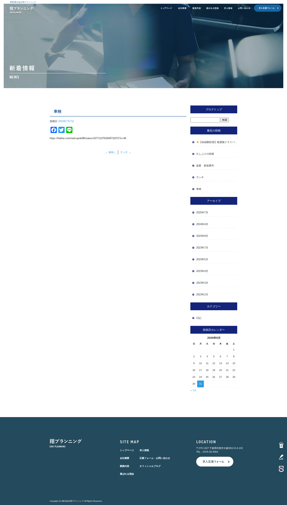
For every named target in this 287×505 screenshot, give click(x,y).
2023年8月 (202, 235)
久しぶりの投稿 (205, 153)
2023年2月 (202, 294)
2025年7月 (202, 212)
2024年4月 (202, 224)
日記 (198, 317)
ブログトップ (214, 109)
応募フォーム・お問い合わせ (258, 8)
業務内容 (196, 8)
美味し (110, 152)
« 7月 (193, 390)
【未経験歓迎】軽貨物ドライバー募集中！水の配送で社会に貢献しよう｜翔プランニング (218, 142)
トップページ (166, 8)
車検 (198, 189)
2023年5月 (202, 259)
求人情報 (228, 8)
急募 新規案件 (206, 165)
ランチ (125, 152)
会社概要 (182, 8)
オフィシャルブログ (150, 466)
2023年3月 (202, 282)
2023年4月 (202, 271)
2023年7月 (202, 247)
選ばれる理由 (212, 8)
